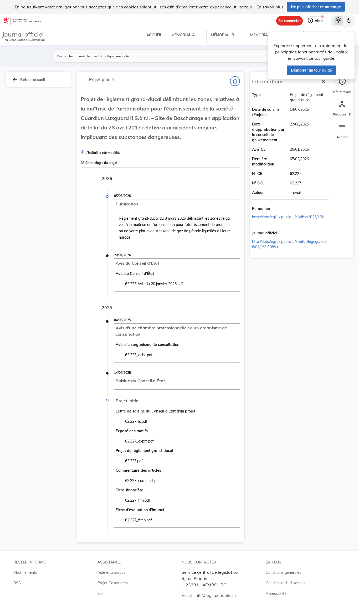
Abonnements (25, 572)
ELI (100, 593)
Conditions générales (283, 572)
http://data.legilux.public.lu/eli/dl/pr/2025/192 (288, 217)
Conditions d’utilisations (285, 583)
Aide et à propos (111, 572)
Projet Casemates (113, 583)
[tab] (342, 85)
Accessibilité (276, 593)
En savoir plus (270, 6)
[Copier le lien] (277, 209)
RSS (17, 583)
